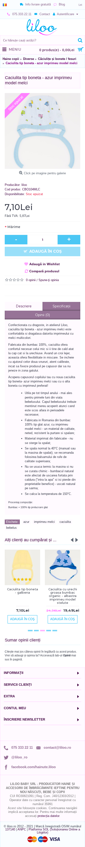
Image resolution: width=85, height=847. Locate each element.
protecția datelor (48, 816)
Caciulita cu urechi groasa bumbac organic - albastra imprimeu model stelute (62, 596)
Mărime (13, 227)
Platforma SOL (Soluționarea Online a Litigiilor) (54, 831)
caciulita (65, 522)
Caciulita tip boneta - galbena (22, 590)
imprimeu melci (44, 522)
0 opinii (31, 280)
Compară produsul (44, 271)
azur (26, 522)
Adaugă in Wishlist (44, 264)
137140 (10, 829)
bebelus (11, 527)
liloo (24, 185)
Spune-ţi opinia (48, 280)
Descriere (24, 306)
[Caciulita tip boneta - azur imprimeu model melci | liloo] (42, 131)
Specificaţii (61, 306)
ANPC (21, 829)
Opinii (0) (42, 315)
